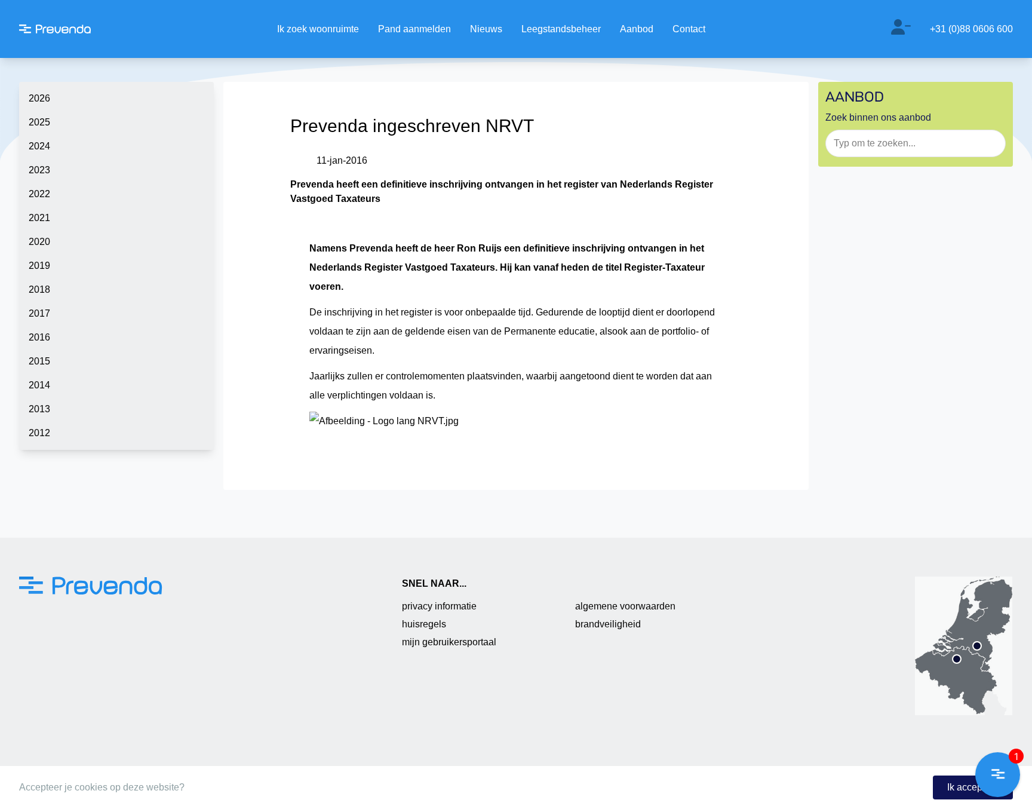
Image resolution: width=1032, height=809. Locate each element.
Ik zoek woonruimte (318, 29)
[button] (997, 774)
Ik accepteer (973, 787)
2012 (39, 433)
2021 (39, 218)
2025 (39, 122)
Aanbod (636, 29)
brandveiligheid (608, 624)
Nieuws (486, 29)
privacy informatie (439, 606)
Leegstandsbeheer (561, 29)
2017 (39, 313)
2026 (39, 98)
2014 (39, 385)
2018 (39, 289)
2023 (39, 170)
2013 (39, 409)
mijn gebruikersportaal (449, 642)
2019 (39, 266)
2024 (39, 146)
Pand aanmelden (414, 29)
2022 (39, 194)
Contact (688, 29)
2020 (39, 242)
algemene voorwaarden (625, 606)
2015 (39, 361)
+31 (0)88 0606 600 (971, 29)
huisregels (424, 624)
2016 (39, 337)
